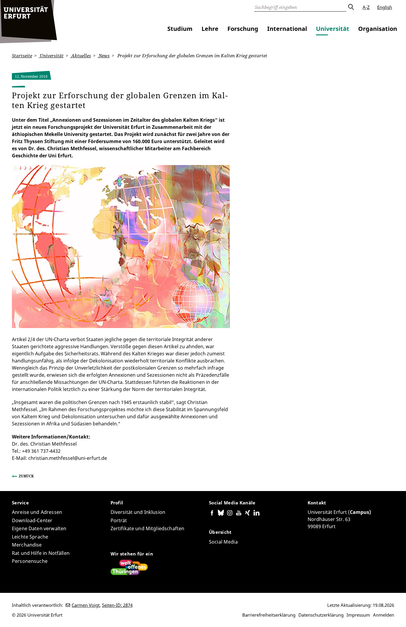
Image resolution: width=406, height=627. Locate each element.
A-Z (366, 7)
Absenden (350, 7)
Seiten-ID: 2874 (117, 605)
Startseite (22, 55)
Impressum (358, 615)
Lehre (210, 29)
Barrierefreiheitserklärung (268, 615)
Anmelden (383, 615)
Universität (332, 29)
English (384, 7)
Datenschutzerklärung (321, 615)
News (103, 55)
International (287, 29)
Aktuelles (80, 55)
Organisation (377, 29)
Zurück (26, 476)
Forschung (242, 29)
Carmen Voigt (86, 605)
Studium (180, 29)
